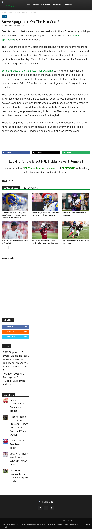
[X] (52, 508)
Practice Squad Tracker (15, 366)
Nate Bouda (8, 26)
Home (4, 13)
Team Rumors (45, 5)
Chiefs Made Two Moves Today (17, 444)
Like (26, 327)
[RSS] (46, 508)
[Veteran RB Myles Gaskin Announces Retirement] (76, 202)
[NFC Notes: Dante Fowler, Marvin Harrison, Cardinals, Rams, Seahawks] (46, 230)
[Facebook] (40, 508)
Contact (35, 5)
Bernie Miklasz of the (14, 70)
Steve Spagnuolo (14, 181)
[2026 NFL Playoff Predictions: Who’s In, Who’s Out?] (16, 230)
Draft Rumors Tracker (15, 355)
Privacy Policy (80, 520)
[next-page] (7, 247)
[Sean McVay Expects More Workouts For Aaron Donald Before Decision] (46, 202)
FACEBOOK (68, 168)
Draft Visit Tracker (13, 359)
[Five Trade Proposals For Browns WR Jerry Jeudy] (76, 230)
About (28, 5)
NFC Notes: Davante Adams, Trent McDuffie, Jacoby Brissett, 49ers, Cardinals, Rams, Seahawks (14, 215)
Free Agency (57, 5)
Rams (10, 13)
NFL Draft (67, 5)
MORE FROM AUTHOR (29, 188)
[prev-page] (3, 247)
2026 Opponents (12, 352)
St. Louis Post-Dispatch (39, 70)
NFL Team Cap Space (14, 362)
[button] (87, 4)
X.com (52, 168)
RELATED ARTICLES (10, 188)
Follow (24, 332)
